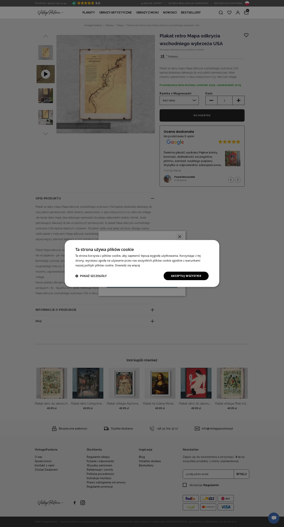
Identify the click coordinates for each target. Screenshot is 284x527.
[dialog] (142, 263)
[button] (91, 276)
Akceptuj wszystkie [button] (186, 276)
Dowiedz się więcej (127, 265)
